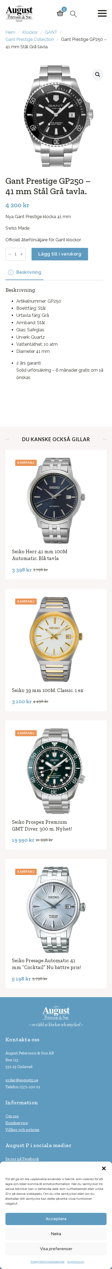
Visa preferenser (56, 1248)
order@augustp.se (21, 1080)
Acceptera (56, 1218)
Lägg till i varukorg (59, 254)
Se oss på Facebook (22, 1158)
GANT (51, 32)
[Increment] (21, 254)
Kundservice (16, 1122)
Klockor (30, 32)
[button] (104, 1168)
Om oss (12, 1116)
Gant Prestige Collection (29, 39)
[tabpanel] (56, 345)
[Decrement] (10, 254)
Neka (56, 1233)
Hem (10, 32)
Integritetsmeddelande (47, 1262)
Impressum (75, 1262)
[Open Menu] (102, 13)
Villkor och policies (22, 1129)
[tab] (24, 272)
